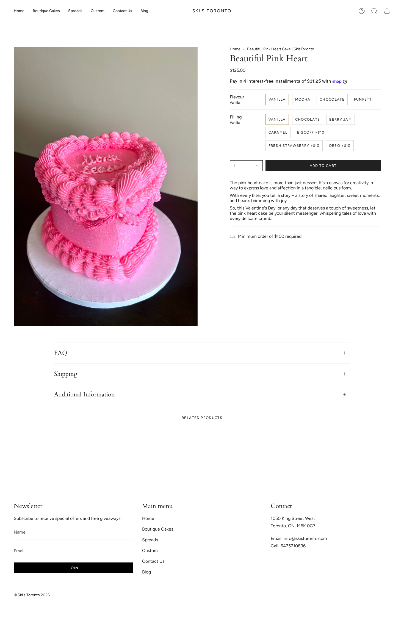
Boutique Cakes (157, 529)
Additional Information (84, 394)
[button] (46, 11)
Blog (146, 572)
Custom (150, 550)
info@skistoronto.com (305, 538)
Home (235, 49)
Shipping (65, 374)
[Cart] (387, 11)
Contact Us (153, 561)
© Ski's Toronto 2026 (32, 595)
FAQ (60, 353)
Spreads (150, 539)
